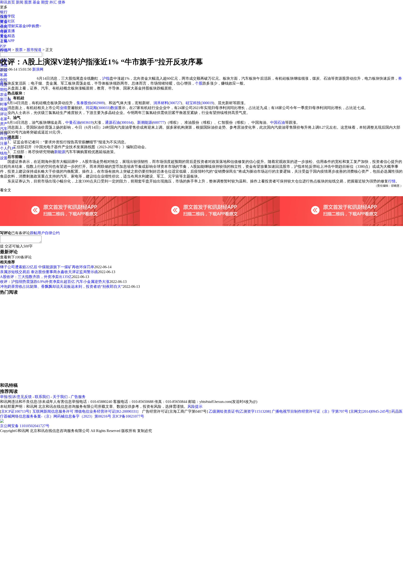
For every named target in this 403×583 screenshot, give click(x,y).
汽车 (3, 129)
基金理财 (7, 26)
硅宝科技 (193, 103)
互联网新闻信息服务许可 (52, 411)
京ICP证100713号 (15, 411)
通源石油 (112, 122)
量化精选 (7, 36)
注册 (3, 143)
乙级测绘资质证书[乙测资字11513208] (240, 411)
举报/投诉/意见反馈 (16, 397)
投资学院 (7, 16)
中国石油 (277, 122)
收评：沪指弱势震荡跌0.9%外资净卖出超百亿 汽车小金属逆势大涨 (54, 282)
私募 (3, 75)
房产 (3, 124)
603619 (87, 122)
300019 (207, 103)
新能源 (59, 152)
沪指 (106, 78)
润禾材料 (160, 103)
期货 (45, 2)
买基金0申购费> (28, 26)
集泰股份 (83, 103)
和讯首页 (7, 2)
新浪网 (37, 69)
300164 (126, 122)
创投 (3, 80)
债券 (61, 2)
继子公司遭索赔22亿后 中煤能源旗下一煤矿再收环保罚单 (47, 267)
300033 (103, 108)
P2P (3, 46)
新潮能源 (144, 122)
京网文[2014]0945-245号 (369, 411)
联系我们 (42, 397)
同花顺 (91, 108)
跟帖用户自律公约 (45, 233)
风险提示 (195, 406)
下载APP (7, 41)
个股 (198, 83)
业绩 (63, 108)
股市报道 (34, 50)
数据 (114, 108)
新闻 (19, 2)
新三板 (5, 99)
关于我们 (60, 397)
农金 (3, 94)
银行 (3, 12)
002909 (98, 103)
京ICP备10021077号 (128, 416)
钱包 (3, 153)
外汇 (53, 2)
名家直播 (7, 31)
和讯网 (5, 50)
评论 (3, 114)
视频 (3, 109)
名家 (3, 119)
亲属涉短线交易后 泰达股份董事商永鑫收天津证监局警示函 (49, 272)
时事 (3, 104)
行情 (392, 181)
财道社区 (7, 21)
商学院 (5, 139)
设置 (3, 158)
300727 (175, 103)
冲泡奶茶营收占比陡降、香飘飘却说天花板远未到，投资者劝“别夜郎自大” (61, 286)
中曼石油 (72, 122)
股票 (28, 2)
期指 (3, 90)
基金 (36, 2)
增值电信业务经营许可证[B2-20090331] (106, 411)
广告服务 (78, 397)
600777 (158, 122)
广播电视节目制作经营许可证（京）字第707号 (310, 411)
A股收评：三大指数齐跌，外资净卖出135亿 (36, 277)
